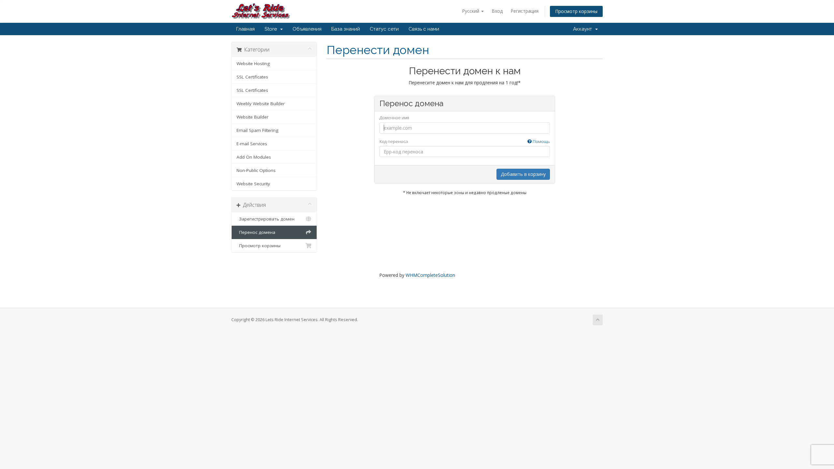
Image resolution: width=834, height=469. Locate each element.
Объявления (307, 29)
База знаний (345, 29)
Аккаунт (584, 29)
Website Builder (252, 117)
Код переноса (465, 141)
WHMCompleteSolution (430, 275)
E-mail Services (252, 144)
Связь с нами (424, 29)
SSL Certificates (252, 77)
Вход (497, 11)
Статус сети (384, 29)
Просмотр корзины (576, 11)
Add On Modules (254, 157)
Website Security (253, 184)
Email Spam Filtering (257, 130)
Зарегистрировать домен (266, 219)
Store (272, 29)
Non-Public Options (256, 170)
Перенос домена (256, 232)
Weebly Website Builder (261, 104)
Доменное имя (394, 118)
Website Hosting (253, 63)
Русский (471, 11)
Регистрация (524, 11)
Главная (245, 29)
